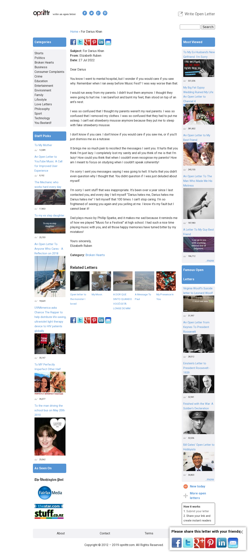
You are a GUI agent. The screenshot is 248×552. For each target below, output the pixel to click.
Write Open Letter (200, 14)
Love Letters (43, 104)
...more (209, 260)
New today (197, 486)
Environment (42, 90)
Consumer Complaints (49, 72)
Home (74, 31)
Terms (149, 533)
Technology (42, 118)
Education (41, 81)
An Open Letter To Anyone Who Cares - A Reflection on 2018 (48, 249)
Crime (38, 76)
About (61, 533)
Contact (105, 533)
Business (40, 67)
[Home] (41, 12)
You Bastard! (43, 123)
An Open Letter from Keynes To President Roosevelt (196, 327)
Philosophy (42, 109)
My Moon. (97, 294)
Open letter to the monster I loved (78, 299)
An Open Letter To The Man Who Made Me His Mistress (197, 181)
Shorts (38, 53)
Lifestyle (40, 99)
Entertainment (43, 86)
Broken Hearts (95, 255)
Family (38, 95)
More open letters (198, 496)
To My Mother (43, 145)
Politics (39, 58)
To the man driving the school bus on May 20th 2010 (49, 410)
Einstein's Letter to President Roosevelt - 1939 (196, 368)
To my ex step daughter (49, 215)
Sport (38, 113)
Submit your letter (197, 511)
